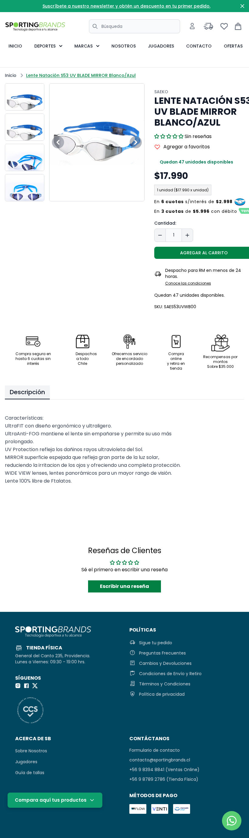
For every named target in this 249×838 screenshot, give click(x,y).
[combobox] (134, 26)
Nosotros (123, 46)
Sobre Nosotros (31, 751)
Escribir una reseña (124, 586)
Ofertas (233, 46)
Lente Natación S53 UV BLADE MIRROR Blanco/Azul (81, 75)
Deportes (45, 46)
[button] (168, 136)
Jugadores (161, 46)
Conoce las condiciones (188, 283)
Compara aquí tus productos (51, 800)
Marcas (83, 46)
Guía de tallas (29, 773)
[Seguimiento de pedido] (208, 26)
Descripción (27, 392)
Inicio (15, 46)
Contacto (199, 46)
